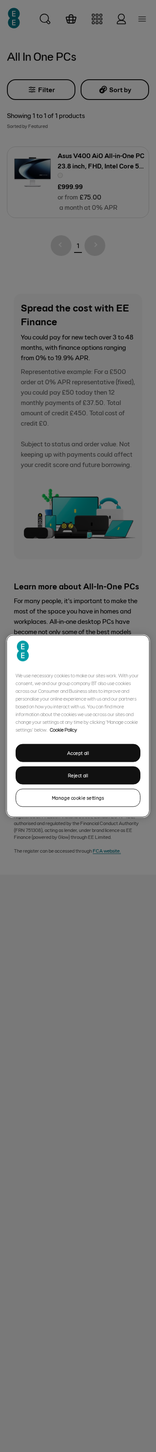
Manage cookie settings (78, 797)
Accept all (78, 753)
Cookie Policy (63, 729)
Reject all (78, 775)
